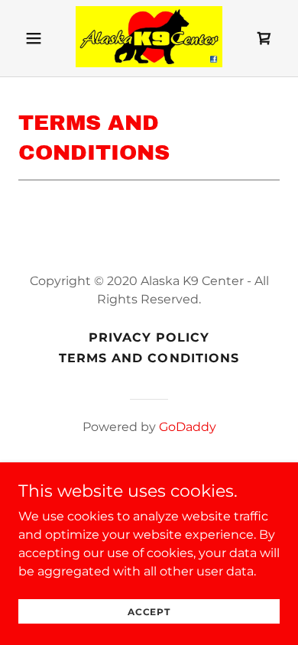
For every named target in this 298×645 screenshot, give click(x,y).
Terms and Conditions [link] (148, 358)
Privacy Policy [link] (149, 337)
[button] (33, 38)
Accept (149, 611)
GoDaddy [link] (187, 427)
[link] (149, 38)
